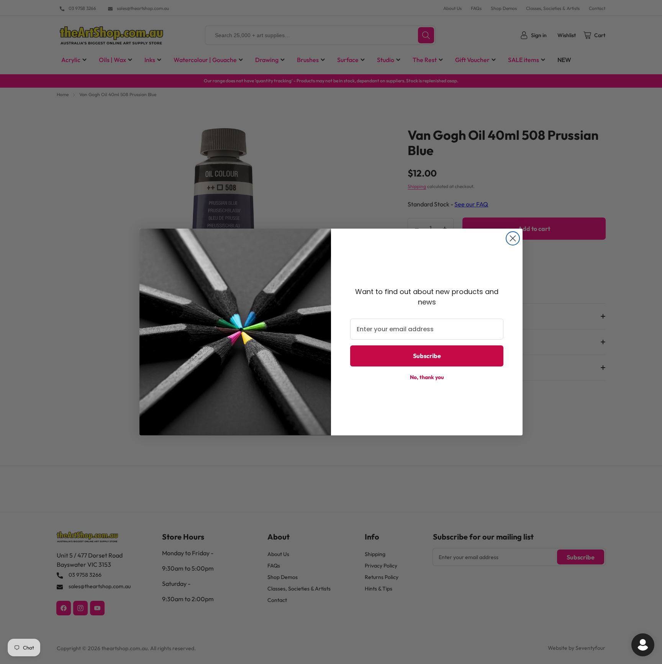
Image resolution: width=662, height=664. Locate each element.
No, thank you (427, 377)
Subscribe (427, 356)
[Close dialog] (512, 238)
